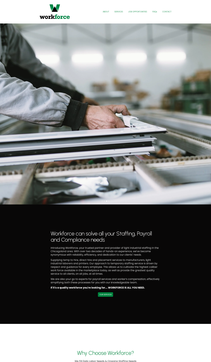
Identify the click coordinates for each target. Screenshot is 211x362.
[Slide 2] (104, 201)
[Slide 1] (102, 201)
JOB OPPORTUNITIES (137, 11)
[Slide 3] (106, 201)
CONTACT (166, 11)
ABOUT (106, 11)
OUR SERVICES (105, 294)
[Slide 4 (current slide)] (108, 201)
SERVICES (118, 11)
